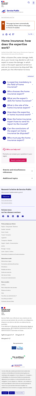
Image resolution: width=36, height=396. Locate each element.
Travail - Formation (6, 235)
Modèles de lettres (6, 269)
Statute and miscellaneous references (14, 171)
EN (31, 34)
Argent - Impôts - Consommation (9, 243)
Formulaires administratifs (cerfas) (9, 264)
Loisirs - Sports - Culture (7, 251)
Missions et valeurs (6, 290)
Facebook (3, 216)
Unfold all (31, 76)
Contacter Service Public (7, 301)
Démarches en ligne (6, 261)
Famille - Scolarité (5, 229)
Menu (33, 3)
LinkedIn (13, 216)
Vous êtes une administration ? (9, 296)
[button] (13, 34)
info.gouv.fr (18, 335)
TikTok (8, 216)
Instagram (18, 216)
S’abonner (6, 196)
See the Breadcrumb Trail (7, 17)
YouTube (22, 216)
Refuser (12, 393)
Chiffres (3, 285)
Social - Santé (4, 232)
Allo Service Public (6, 275)
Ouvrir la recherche (28, 2)
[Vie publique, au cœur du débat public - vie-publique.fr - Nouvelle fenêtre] (18, 357)
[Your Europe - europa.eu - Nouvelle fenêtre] (18, 347)
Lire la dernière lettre (6, 200)
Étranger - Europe (5, 249)
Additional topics (10, 178)
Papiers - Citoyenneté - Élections (9, 226)
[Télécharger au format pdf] (3, 34)
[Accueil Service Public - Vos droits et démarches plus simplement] (12, 13)
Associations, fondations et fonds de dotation (12, 254)
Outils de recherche (6, 272)
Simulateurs (4, 267)
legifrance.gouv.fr (6, 335)
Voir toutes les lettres (6, 203)
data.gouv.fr (5, 338)
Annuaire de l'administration (8, 278)
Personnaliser (19, 393)
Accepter (5, 393)
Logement (3, 237)
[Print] (6, 34)
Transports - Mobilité (6, 240)
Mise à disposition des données (9, 287)
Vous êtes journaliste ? (6, 298)
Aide (2, 293)
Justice (3, 246)
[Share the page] (9, 34)
